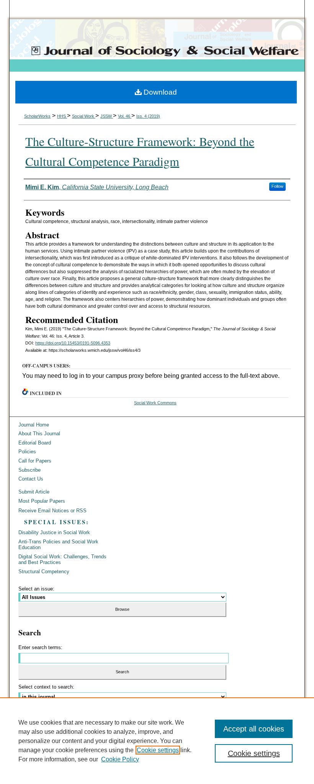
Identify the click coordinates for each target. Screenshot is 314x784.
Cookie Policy (120, 759)
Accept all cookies (253, 729)
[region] (157, 740)
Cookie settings (158, 750)
